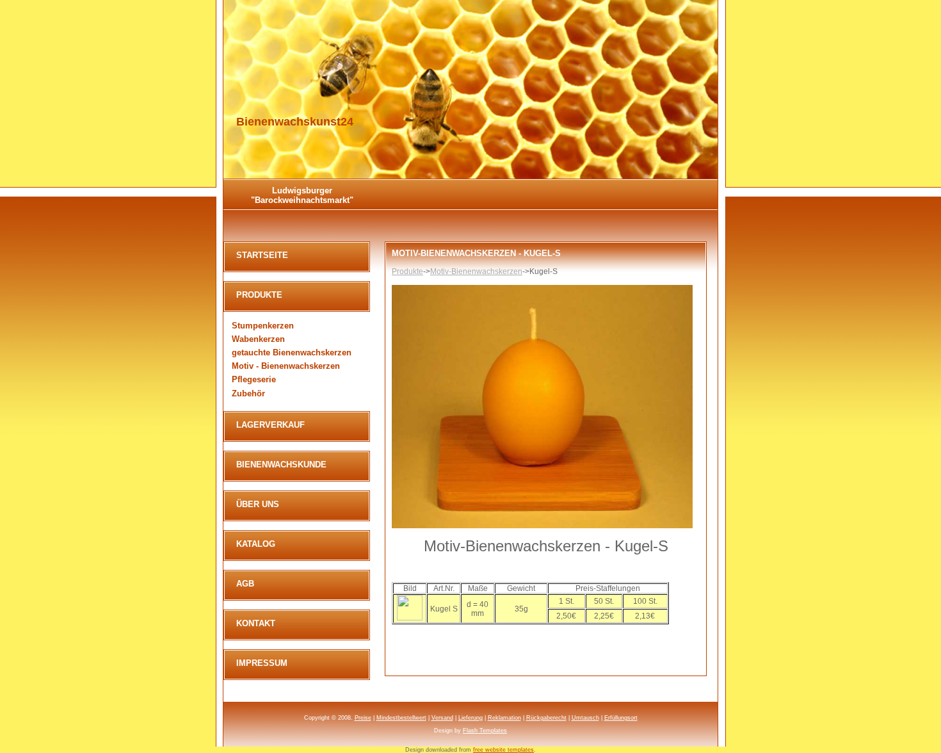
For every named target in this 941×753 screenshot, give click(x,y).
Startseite (262, 255)
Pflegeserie (254, 379)
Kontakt (255, 623)
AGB (245, 583)
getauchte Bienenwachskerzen (291, 352)
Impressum (261, 663)
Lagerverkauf (270, 425)
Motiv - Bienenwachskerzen (286, 366)
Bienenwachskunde (281, 464)
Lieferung (470, 718)
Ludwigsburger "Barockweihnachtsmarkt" (302, 195)
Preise (363, 718)
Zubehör (248, 393)
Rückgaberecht (546, 718)
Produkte (407, 271)
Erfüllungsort (621, 718)
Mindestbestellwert (401, 718)
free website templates (503, 750)
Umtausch (585, 718)
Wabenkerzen (258, 339)
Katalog (255, 544)
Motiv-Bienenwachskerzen (476, 271)
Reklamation (504, 718)
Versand (442, 718)
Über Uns (257, 504)
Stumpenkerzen (263, 325)
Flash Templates (485, 730)
